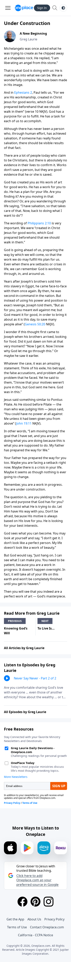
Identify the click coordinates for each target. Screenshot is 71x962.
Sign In (42, 8)
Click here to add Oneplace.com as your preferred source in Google (37, 880)
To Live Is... (46, 628)
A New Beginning (33, 33)
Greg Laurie (28, 39)
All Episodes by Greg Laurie (25, 712)
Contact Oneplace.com (47, 927)
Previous (15, 621)
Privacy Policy (54, 919)
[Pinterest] (35, 902)
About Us (34, 919)
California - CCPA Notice (35, 935)
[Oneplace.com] (24, 8)
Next (45, 621)
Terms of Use (17, 927)
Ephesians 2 (23, 92)
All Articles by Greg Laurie (24, 648)
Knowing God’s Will (15, 630)
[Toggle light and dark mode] (63, 8)
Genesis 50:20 (35, 324)
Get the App (15, 919)
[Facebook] (22, 902)
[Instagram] (48, 902)
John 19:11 (24, 423)
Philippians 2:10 (39, 223)
